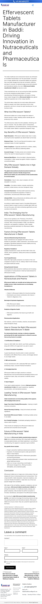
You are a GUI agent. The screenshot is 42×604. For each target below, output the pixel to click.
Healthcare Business (22, 511)
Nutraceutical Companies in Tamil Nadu (12, 514)
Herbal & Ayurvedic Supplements (23, 512)
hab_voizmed (21, 507)
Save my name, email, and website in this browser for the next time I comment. (20, 562)
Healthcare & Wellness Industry (10, 511)
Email (23, 548)
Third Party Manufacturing (13, 518)
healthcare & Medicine (19, 510)
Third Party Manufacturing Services (27, 518)
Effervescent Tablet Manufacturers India (21, 523)
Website (6, 554)
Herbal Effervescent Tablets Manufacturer (13, 526)
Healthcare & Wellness (28, 510)
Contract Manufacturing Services (18, 508)
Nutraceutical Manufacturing (27, 514)
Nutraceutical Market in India (10, 516)
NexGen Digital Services (33, 602)
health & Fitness (28, 508)
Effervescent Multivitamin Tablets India (15, 521)
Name (6, 548)
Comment (7, 538)
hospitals (32, 512)
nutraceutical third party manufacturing (25, 516)
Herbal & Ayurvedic (30, 511)
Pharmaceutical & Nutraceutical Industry (21, 517)
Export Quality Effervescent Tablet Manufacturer (27, 524)
